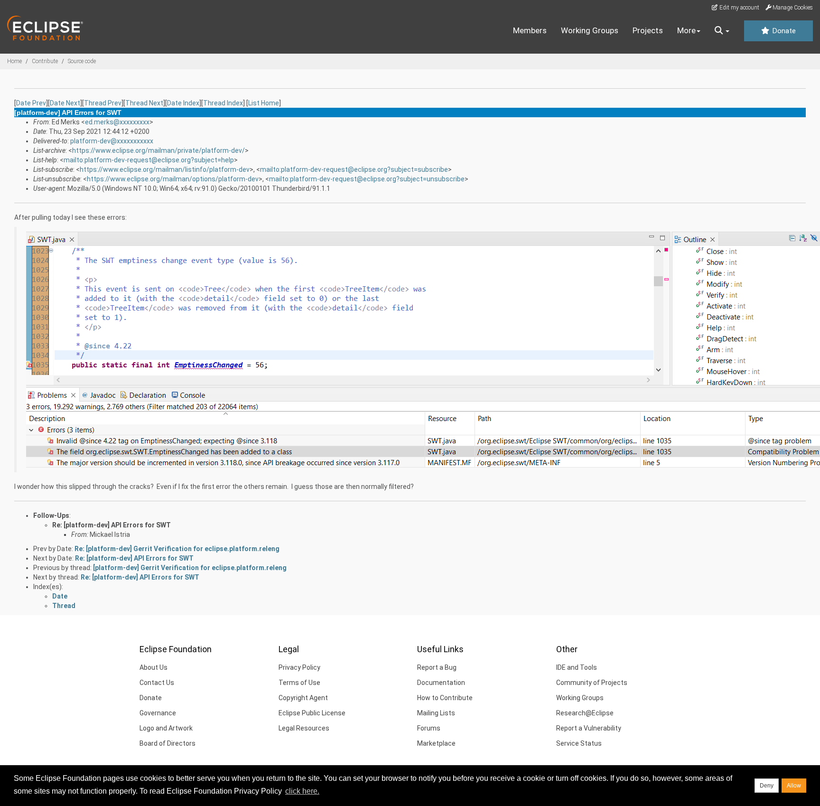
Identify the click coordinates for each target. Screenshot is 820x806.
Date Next (65, 103)
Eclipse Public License (312, 713)
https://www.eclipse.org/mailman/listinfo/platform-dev (165, 169)
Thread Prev (102, 103)
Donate (783, 31)
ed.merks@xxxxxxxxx (117, 122)
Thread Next (144, 103)
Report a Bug (437, 667)
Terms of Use (299, 682)
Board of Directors (168, 743)
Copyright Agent (303, 698)
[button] (722, 31)
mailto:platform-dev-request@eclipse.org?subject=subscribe (354, 169)
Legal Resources (304, 728)
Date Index (183, 103)
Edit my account (738, 7)
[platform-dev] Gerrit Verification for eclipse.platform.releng (190, 568)
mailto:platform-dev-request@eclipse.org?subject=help (149, 160)
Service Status (579, 743)
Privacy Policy (299, 667)
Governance (158, 713)
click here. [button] (302, 791)
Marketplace (436, 743)
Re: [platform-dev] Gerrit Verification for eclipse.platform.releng (177, 549)
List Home (263, 103)
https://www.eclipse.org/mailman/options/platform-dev (173, 179)
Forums (428, 728)
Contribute (45, 61)
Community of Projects (591, 682)
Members (530, 30)
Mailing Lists (436, 713)
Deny (766, 785)
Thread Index (223, 103)
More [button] (686, 30)
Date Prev (31, 103)
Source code (82, 61)
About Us (154, 667)
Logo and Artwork (166, 728)
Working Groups (589, 30)
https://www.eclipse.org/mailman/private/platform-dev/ (158, 150)
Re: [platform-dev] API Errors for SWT (111, 525)
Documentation (441, 682)
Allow (794, 785)
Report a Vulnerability (588, 728)
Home (14, 61)
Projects (648, 30)
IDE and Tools (576, 667)
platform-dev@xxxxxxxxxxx (111, 141)
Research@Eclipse (585, 713)
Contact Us (157, 682)
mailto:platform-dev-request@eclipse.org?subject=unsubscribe (367, 179)
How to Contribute (445, 698)
